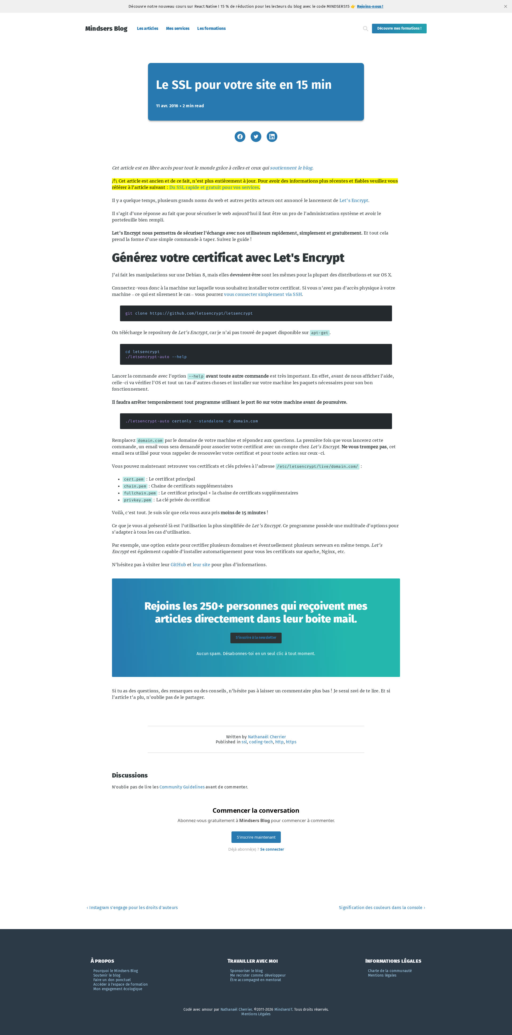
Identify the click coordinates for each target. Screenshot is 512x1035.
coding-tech (261, 741)
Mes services (177, 28)
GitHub (178, 564)
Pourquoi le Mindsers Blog (115, 971)
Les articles (147, 28)
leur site (201, 564)
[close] (505, 6)
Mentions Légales (255, 1014)
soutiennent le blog (291, 167)
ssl (244, 741)
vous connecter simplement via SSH (263, 294)
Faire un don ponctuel (112, 980)
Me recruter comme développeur (258, 975)
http (279, 741)
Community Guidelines (182, 787)
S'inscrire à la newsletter (256, 638)
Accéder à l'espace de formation (120, 984)
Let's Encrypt (354, 200)
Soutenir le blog (106, 975)
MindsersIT (283, 1009)
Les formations (211, 28)
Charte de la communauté (390, 971)
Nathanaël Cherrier (267, 736)
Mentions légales (382, 975)
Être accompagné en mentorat (255, 980)
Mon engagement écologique (117, 989)
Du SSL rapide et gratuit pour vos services (214, 187)
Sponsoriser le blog (246, 971)
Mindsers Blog (106, 28)
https (291, 741)
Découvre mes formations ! (399, 28)
